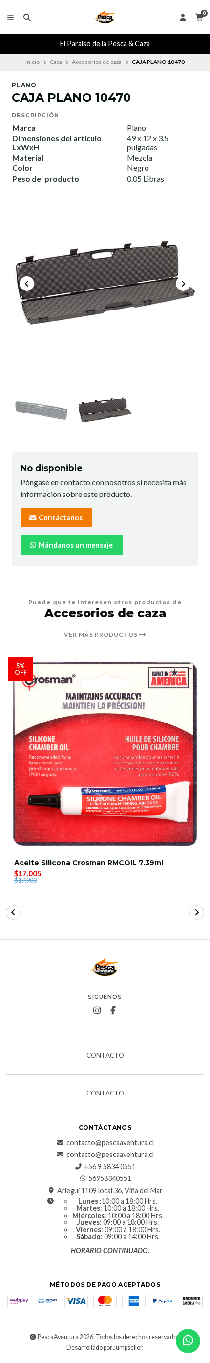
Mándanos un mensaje (75, 545)
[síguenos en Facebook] (113, 1010)
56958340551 (109, 1178)
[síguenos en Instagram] (97, 1010)
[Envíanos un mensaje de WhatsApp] (188, 1341)
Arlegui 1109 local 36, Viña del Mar (110, 1190)
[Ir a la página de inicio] (105, 17)
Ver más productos (101, 635)
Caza (56, 62)
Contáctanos (60, 518)
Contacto (105, 1056)
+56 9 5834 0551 (110, 1166)
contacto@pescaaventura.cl (110, 1142)
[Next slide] (183, 283)
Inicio (32, 62)
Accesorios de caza (97, 62)
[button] (13, 912)
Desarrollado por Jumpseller (104, 1347)
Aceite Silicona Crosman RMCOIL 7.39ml (88, 863)
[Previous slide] (27, 283)
